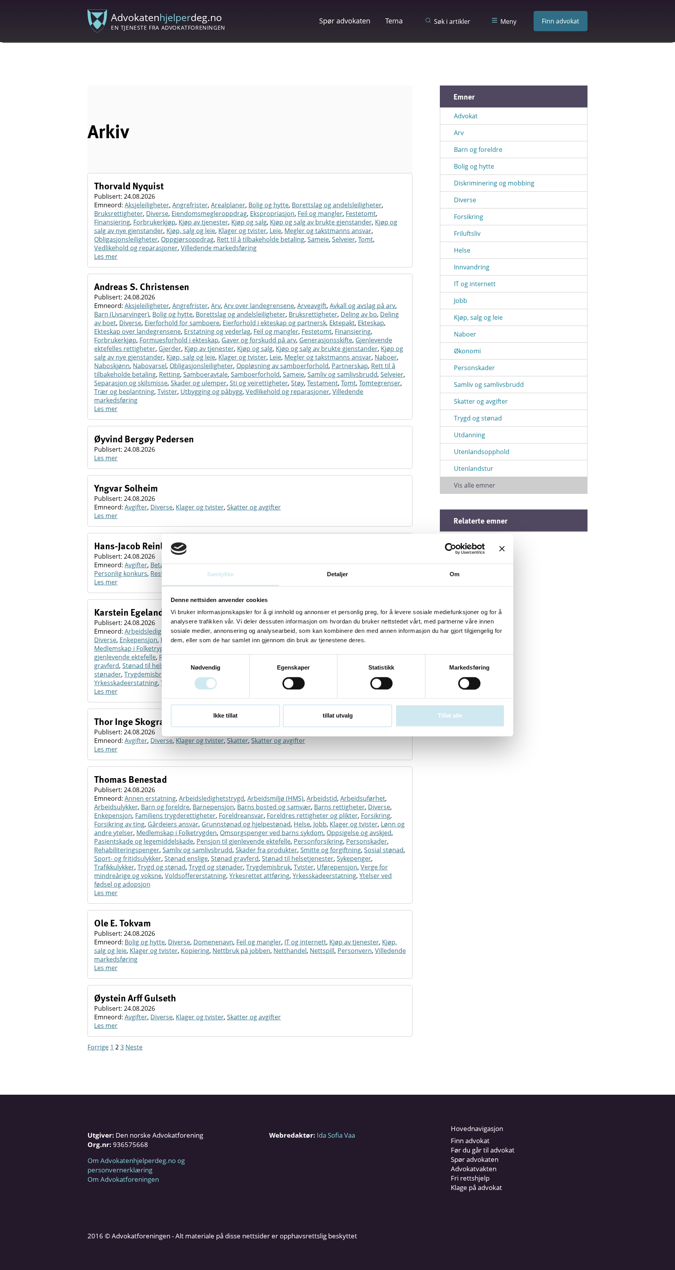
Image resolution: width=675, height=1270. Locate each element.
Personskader (366, 841)
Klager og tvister (242, 230)
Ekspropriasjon (272, 213)
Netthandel (290, 950)
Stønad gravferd (235, 858)
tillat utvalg (338, 715)
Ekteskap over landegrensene (137, 331)
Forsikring (375, 815)
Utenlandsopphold (481, 451)
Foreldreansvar (241, 815)
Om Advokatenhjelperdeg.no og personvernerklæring (136, 1165)
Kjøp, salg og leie (190, 230)
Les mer (106, 256)
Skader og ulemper (199, 383)
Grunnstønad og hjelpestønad (246, 824)
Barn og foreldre (165, 807)
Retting (169, 374)
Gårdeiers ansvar (173, 824)
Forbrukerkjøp (154, 222)
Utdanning (469, 435)
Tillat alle (450, 715)
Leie (275, 230)
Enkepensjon (138, 640)
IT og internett (305, 942)
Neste (134, 1047)
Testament (322, 383)
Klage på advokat (476, 1187)
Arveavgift (312, 305)
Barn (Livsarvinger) (121, 314)
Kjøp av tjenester (203, 222)
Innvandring (471, 267)
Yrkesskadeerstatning (126, 683)
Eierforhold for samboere (182, 323)
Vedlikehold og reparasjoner (136, 248)
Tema (394, 20)
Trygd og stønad (162, 867)
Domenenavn (213, 942)
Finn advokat (560, 21)
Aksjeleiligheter (147, 205)
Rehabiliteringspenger (126, 850)
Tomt (365, 239)
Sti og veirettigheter (259, 383)
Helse (302, 824)
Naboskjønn (112, 366)
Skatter (237, 740)
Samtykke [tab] (220, 574)
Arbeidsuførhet (362, 798)
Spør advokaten (344, 20)
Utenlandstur (473, 468)
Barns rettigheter (339, 807)
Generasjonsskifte (325, 340)
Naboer (386, 357)
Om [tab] (454, 574)
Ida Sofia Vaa (336, 1135)
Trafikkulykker (114, 867)
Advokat (466, 116)
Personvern (355, 950)
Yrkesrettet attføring (259, 875)
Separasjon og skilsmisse (131, 383)
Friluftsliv (467, 233)
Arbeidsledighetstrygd (157, 631)
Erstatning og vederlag (217, 331)
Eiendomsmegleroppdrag (209, 213)
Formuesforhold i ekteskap (178, 340)
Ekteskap (371, 323)
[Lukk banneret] (502, 548)
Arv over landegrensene (259, 305)
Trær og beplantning (124, 391)
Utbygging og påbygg (211, 391)
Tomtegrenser (379, 383)
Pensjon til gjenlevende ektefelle (243, 841)
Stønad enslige (186, 858)
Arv (216, 305)
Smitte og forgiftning (330, 850)
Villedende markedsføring (219, 248)
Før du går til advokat (482, 1149)
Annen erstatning (150, 798)
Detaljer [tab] (337, 574)
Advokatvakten (473, 1168)
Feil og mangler (320, 213)
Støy (297, 383)
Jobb (320, 824)
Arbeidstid (322, 798)
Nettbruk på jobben (241, 950)
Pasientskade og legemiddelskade (143, 841)
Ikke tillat (225, 715)
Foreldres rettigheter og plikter (312, 815)
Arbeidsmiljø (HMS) (275, 798)
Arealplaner (228, 205)
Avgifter (136, 507)
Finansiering (112, 222)
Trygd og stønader (216, 867)
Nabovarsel (149, 366)
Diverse (157, 213)
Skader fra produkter (266, 850)
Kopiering (195, 950)
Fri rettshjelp (470, 1178)
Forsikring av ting (119, 824)
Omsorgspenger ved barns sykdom (271, 832)
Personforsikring (318, 841)
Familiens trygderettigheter (175, 815)
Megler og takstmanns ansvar (327, 230)
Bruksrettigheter (118, 213)
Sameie (318, 239)
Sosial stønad (384, 850)
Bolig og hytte (268, 205)
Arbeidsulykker (116, 807)
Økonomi (467, 351)
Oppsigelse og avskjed (359, 832)
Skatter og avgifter (254, 507)
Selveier (343, 239)
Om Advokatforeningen (123, 1179)
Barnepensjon (213, 807)
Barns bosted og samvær (274, 807)
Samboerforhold (255, 374)
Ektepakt (342, 323)
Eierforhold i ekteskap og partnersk (274, 323)
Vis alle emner (474, 485)
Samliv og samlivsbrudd (342, 374)
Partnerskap (350, 366)
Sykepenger (354, 858)
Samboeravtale (205, 374)
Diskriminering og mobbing (494, 183)
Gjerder (170, 348)
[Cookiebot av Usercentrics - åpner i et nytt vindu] (450, 548)
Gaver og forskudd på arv (258, 340)
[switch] (293, 683)
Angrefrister (190, 205)
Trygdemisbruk (146, 674)
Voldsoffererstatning (195, 875)
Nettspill (322, 950)
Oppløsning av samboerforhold (282, 366)
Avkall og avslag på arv (362, 305)
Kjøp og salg (249, 222)
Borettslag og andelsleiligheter (337, 205)
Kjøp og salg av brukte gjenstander (321, 222)
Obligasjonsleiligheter (126, 239)
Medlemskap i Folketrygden (134, 648)
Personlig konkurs (120, 573)
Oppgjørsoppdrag (187, 239)
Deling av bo (359, 314)
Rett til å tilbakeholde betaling (260, 239)
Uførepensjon (337, 867)
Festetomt (361, 213)
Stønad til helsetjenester (158, 665)
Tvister (167, 391)
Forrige (98, 1047)
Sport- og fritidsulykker (127, 858)
